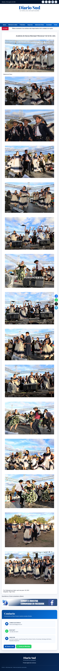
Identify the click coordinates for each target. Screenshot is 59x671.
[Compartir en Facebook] (56, 296)
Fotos (13, 592)
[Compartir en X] (56, 304)
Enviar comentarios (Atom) (16, 596)
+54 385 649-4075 (13, 631)
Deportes (30, 24)
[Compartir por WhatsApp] (56, 300)
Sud (29, 7)
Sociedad (48, 24)
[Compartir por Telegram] (56, 307)
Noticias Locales (12, 24)
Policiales (22, 24)
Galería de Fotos (39, 24)
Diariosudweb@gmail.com (15, 624)
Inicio (4, 24)
